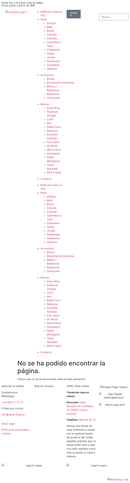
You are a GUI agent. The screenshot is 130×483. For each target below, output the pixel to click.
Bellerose (52, 130)
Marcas (44, 104)
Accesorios (47, 75)
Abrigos (51, 23)
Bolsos (51, 78)
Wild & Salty (54, 172)
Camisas (52, 38)
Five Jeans (53, 142)
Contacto (46, 178)
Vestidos (52, 68)
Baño (50, 26)
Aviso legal (8, 423)
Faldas (51, 53)
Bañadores (53, 94)
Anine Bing (53, 107)
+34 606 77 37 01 (12, 402)
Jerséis (51, 57)
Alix (49, 123)
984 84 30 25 (87, 419)
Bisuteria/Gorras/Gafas (60, 82)
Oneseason (53, 153)
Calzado (52, 34)
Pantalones (53, 61)
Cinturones (53, 97)
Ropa (43, 19)
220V (50, 119)
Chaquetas (53, 49)
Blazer (50, 30)
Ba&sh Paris (54, 126)
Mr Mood (52, 145)
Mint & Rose (54, 149)
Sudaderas (53, 64)
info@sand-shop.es (13, 414)
